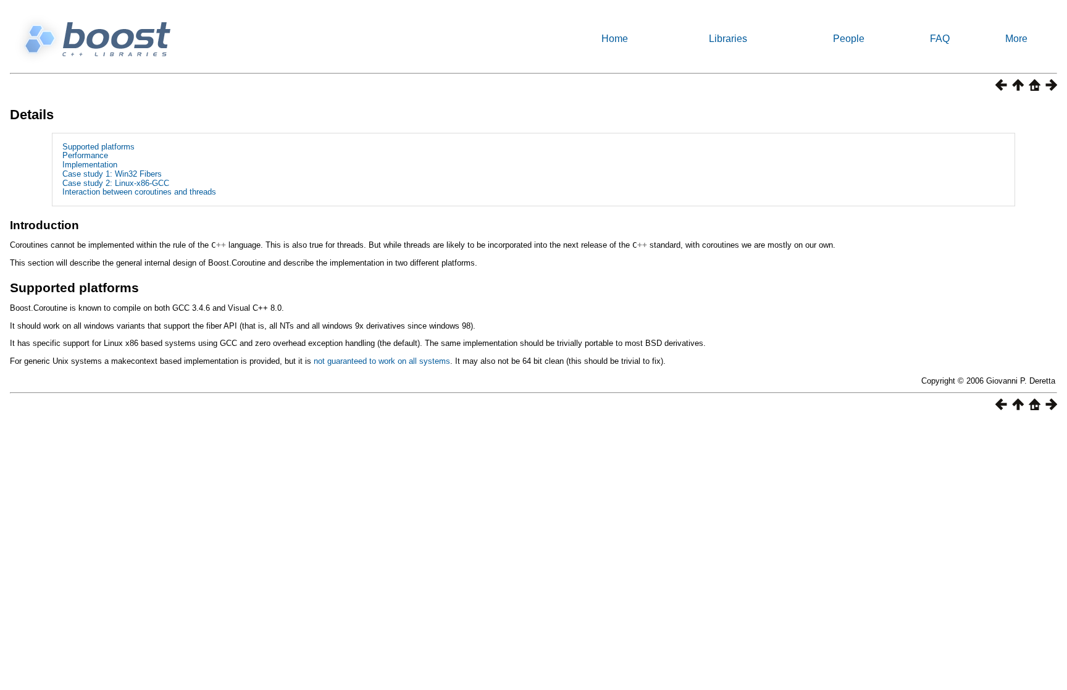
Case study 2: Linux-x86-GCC (115, 183)
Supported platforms (98, 146)
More (1016, 38)
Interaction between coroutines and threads (139, 191)
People (848, 38)
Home (614, 38)
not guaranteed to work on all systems (382, 361)
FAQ (940, 38)
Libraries (728, 38)
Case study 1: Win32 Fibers (112, 174)
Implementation (89, 164)
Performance (85, 155)
